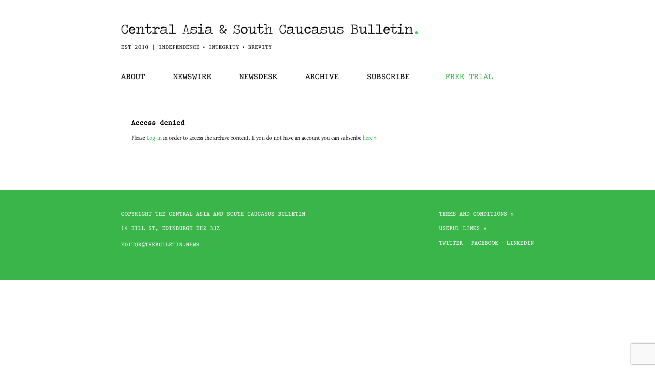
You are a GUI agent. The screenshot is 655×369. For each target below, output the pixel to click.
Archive (322, 77)
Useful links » (463, 228)
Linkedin (520, 243)
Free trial (469, 77)
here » (370, 138)
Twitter (451, 243)
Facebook (484, 243)
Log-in (154, 138)
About (133, 77)
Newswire (192, 77)
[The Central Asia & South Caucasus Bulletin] (269, 36)
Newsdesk (258, 77)
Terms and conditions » (476, 214)
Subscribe (388, 77)
